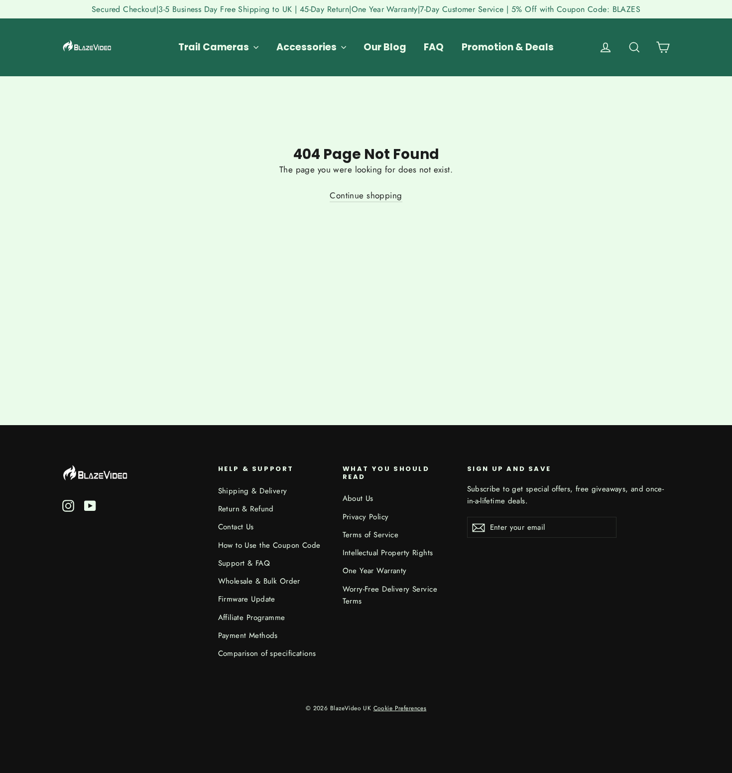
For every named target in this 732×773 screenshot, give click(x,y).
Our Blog (385, 47)
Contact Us (236, 526)
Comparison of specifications (267, 653)
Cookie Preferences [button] (400, 708)
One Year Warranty (375, 570)
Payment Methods (248, 635)
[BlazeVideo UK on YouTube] (90, 505)
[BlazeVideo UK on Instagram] (68, 505)
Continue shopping (366, 195)
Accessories (307, 47)
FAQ (434, 47)
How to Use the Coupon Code (269, 545)
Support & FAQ (244, 563)
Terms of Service (371, 534)
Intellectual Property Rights (388, 552)
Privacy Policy (366, 516)
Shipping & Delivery (252, 490)
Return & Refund (246, 508)
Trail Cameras (214, 47)
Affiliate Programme (251, 617)
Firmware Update (246, 599)
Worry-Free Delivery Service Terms (390, 595)
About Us (358, 498)
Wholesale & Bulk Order (259, 581)
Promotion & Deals (508, 47)
